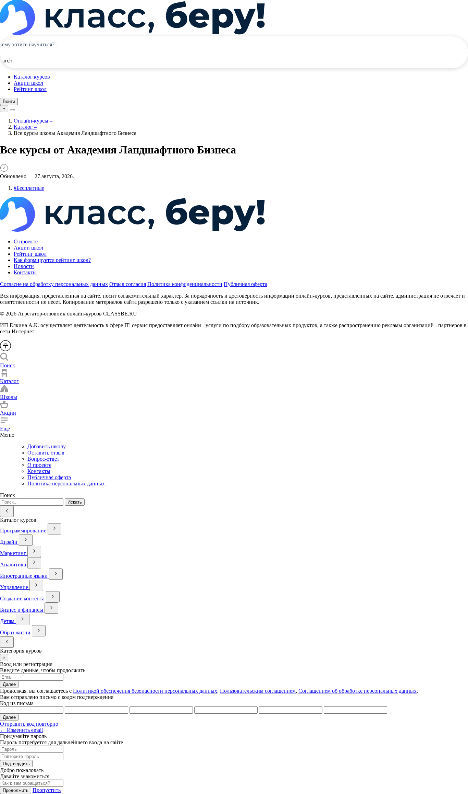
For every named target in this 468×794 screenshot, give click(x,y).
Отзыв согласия (127, 284)
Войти (9, 101)
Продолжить (15, 790)
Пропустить (47, 790)
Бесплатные (29, 188)
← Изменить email (21, 730)
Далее (9, 684)
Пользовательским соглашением (258, 691)
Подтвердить (16, 763)
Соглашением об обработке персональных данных (357, 691)
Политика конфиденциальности (184, 284)
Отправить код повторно (29, 724)
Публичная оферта (245, 284)
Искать (74, 502)
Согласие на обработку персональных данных (54, 284)
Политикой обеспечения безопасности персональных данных (145, 691)
